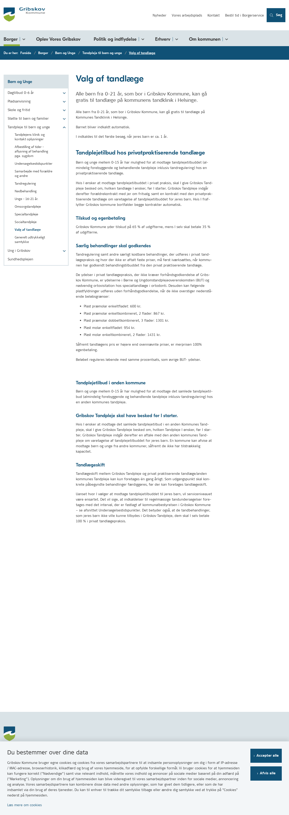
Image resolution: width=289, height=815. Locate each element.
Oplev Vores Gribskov (58, 39)
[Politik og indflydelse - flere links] (142, 38)
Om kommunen (204, 39)
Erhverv (162, 39)
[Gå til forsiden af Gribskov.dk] (75, 15)
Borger (11, 39)
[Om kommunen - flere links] (226, 38)
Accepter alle (267, 755)
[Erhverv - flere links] (176, 38)
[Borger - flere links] (23, 38)
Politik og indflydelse (115, 39)
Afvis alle (267, 773)
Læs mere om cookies (24, 805)
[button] (63, 93)
